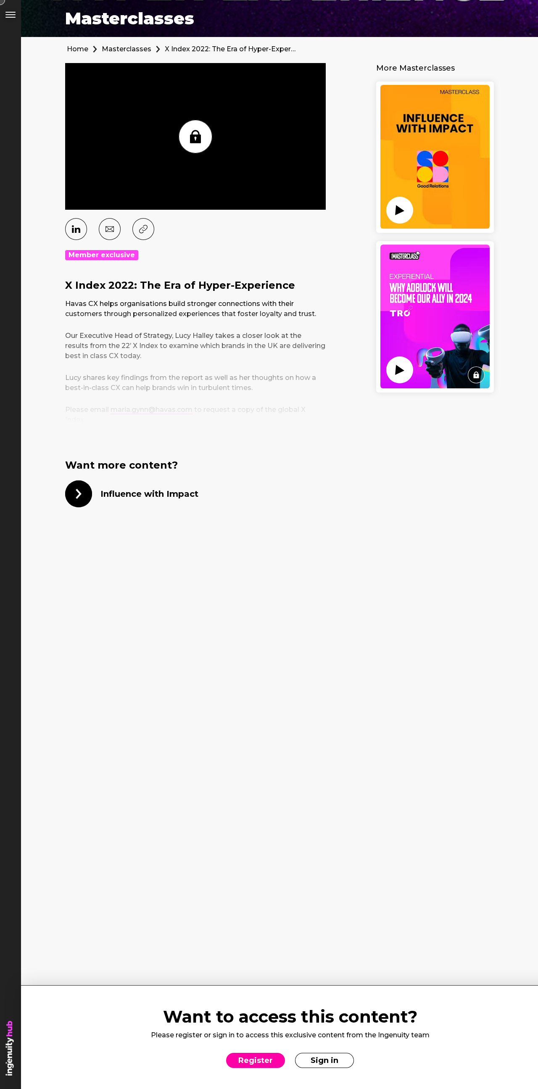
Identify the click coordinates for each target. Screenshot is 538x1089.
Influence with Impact (149, 494)
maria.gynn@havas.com (152, 410)
